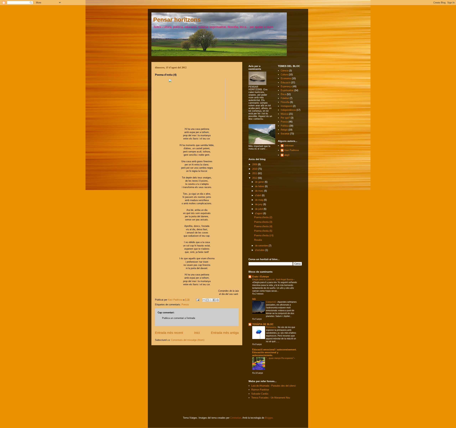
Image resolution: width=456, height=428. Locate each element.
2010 (255, 169)
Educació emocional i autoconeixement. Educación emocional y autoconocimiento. (274, 352)
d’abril (258, 195)
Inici (197, 333)
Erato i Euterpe (260, 276)
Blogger (269, 417)
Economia (286, 78)
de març (259, 190)
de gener (260, 182)
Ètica (283, 94)
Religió (284, 129)
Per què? (285, 117)
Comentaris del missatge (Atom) (187, 340)
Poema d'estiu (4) (263, 226)
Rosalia (258, 240)
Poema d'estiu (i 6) (263, 235)
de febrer (260, 186)
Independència (288, 110)
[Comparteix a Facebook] (214, 300)
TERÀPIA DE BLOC (262, 324)
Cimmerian (235, 417)
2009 (255, 164)
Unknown (289, 145)
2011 (255, 173)
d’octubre (260, 250)
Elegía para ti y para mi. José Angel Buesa (273, 279)
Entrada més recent (169, 333)
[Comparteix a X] (211, 300)
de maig (259, 200)
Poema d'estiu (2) (263, 217)
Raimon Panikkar (260, 389)
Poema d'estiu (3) (263, 222)
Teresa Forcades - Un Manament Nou (270, 397)
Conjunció (271, 302)
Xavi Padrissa (291, 150)
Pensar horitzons (177, 19)
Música (284, 114)
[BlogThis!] (207, 300)
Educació (285, 82)
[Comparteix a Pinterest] (217, 300)
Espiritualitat (287, 90)
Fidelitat (285, 98)
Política (285, 125)
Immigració (286, 106)
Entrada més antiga (225, 333)
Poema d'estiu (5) (263, 230)
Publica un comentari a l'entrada (178, 318)
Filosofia (285, 102)
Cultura (284, 74)
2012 (255, 178)
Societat (285, 133)
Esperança (286, 86)
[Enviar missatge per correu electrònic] (197, 299)
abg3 (286, 155)
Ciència (284, 70)
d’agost (259, 213)
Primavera (271, 327)
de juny (259, 204)
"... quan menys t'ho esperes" (280, 358)
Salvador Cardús (259, 393)
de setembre (262, 245)
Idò (254, 299)
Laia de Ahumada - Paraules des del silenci (273, 385)
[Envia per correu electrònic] (204, 300)
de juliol (259, 209)
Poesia (185, 304)
